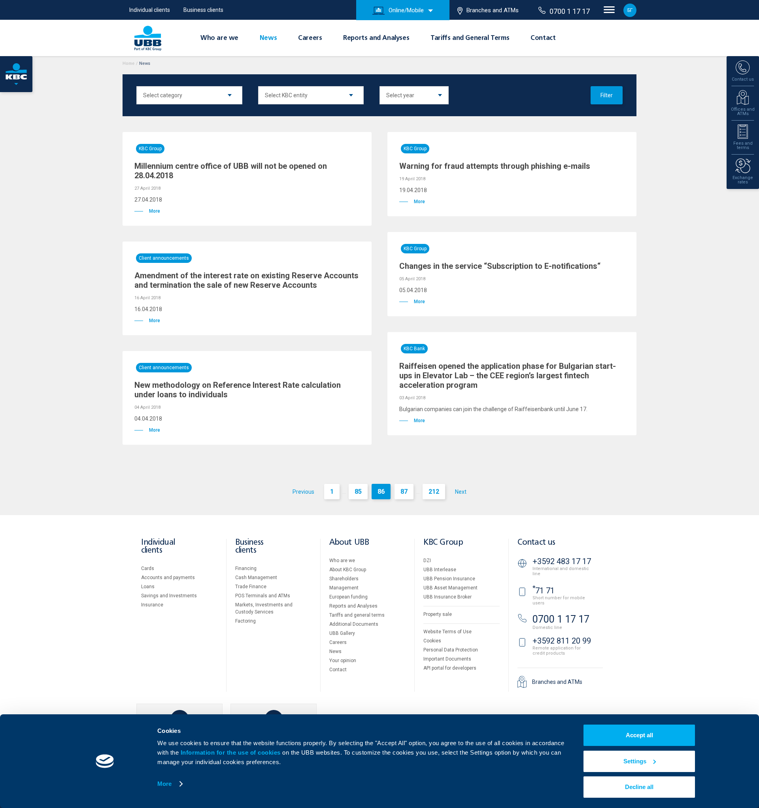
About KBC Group (347, 569)
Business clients (203, 10)
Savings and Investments (169, 595)
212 (434, 491)
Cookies (432, 641)
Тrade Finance (250, 586)
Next (460, 492)
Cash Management (256, 577)
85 (358, 491)
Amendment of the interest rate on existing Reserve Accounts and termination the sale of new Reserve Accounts (246, 280)
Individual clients (149, 10)
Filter (606, 95)
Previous (303, 492)
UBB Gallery (342, 633)
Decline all (639, 786)
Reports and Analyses (376, 38)
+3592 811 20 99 (561, 641)
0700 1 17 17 (569, 11)
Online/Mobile (406, 10)
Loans (148, 586)
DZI (427, 560)
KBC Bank (414, 348)
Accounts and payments (168, 577)
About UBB (349, 542)
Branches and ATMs (492, 10)
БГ (629, 10)
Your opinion (342, 660)
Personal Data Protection (450, 650)
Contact (543, 38)
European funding (348, 597)
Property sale (437, 614)
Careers (310, 38)
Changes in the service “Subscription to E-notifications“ (499, 266)
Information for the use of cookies (232, 752)
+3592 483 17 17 (561, 561)
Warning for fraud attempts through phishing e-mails (494, 166)
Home (128, 63)
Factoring (245, 621)
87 (404, 491)
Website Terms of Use (447, 631)
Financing (246, 568)
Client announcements (164, 258)
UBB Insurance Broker (447, 597)
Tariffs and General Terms (469, 38)
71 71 (543, 590)
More (164, 783)
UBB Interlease (439, 569)
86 (381, 491)
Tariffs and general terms (357, 615)
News (268, 38)
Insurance (152, 605)
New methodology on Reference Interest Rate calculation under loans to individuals (237, 389)
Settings (634, 761)
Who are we (219, 38)
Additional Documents (353, 624)
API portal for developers (449, 668)
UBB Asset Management (450, 588)
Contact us (536, 542)
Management (344, 588)
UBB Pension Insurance (449, 578)
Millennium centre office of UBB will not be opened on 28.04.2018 (230, 170)
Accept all (639, 735)
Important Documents (447, 659)
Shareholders (344, 578)
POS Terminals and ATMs (262, 595)
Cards (147, 568)
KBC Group (150, 148)
